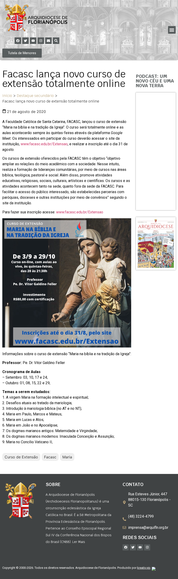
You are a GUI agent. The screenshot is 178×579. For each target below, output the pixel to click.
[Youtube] (33, 40)
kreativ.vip (143, 567)
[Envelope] (48, 40)
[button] (172, 30)
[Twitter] (25, 40)
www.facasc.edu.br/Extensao (44, 144)
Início (7, 95)
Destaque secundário (35, 95)
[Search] (56, 40)
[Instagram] (41, 40)
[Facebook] (18, 40)
